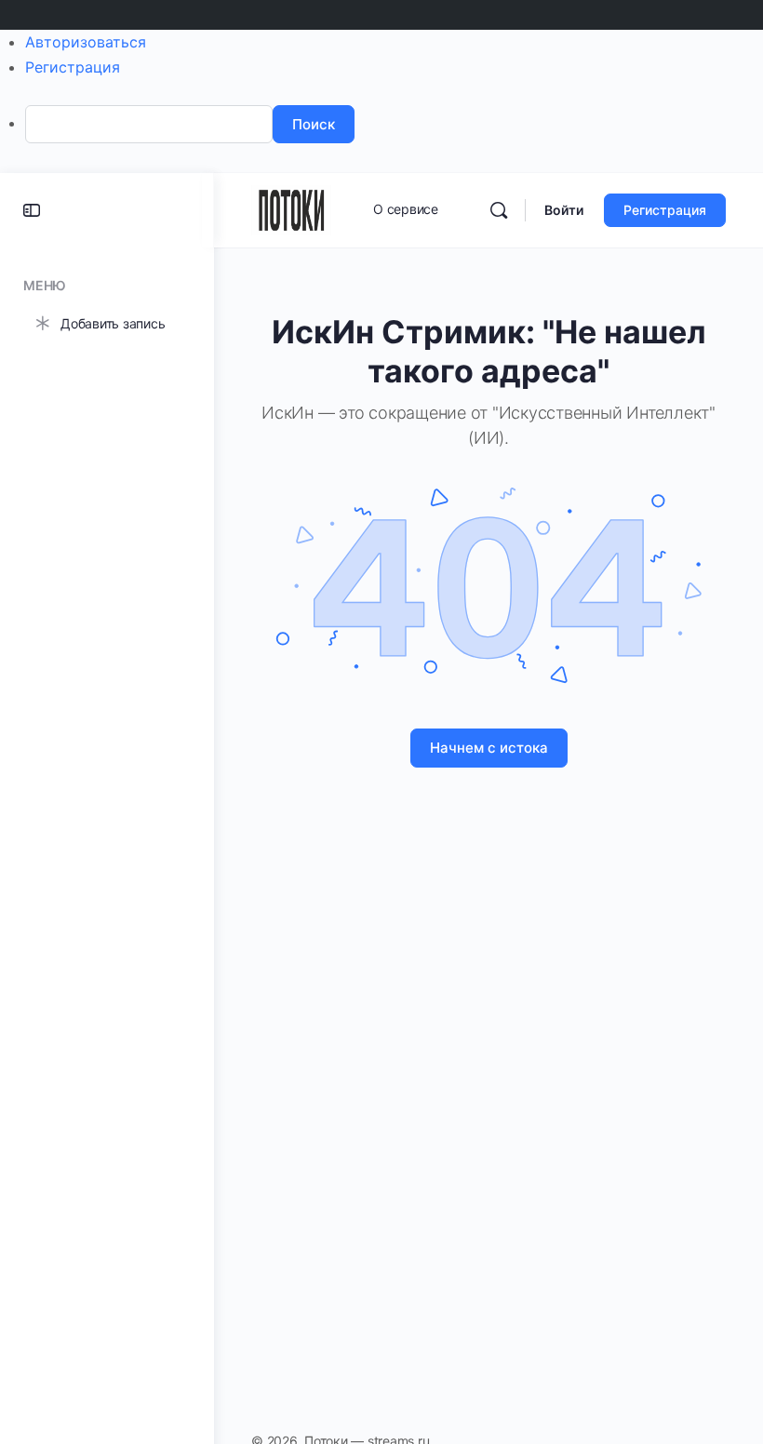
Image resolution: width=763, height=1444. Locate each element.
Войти (563, 210)
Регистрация (664, 210)
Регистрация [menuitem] (72, 67)
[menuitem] (394, 124)
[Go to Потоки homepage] (291, 208)
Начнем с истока (489, 747)
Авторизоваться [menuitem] (85, 42)
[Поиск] (498, 210)
